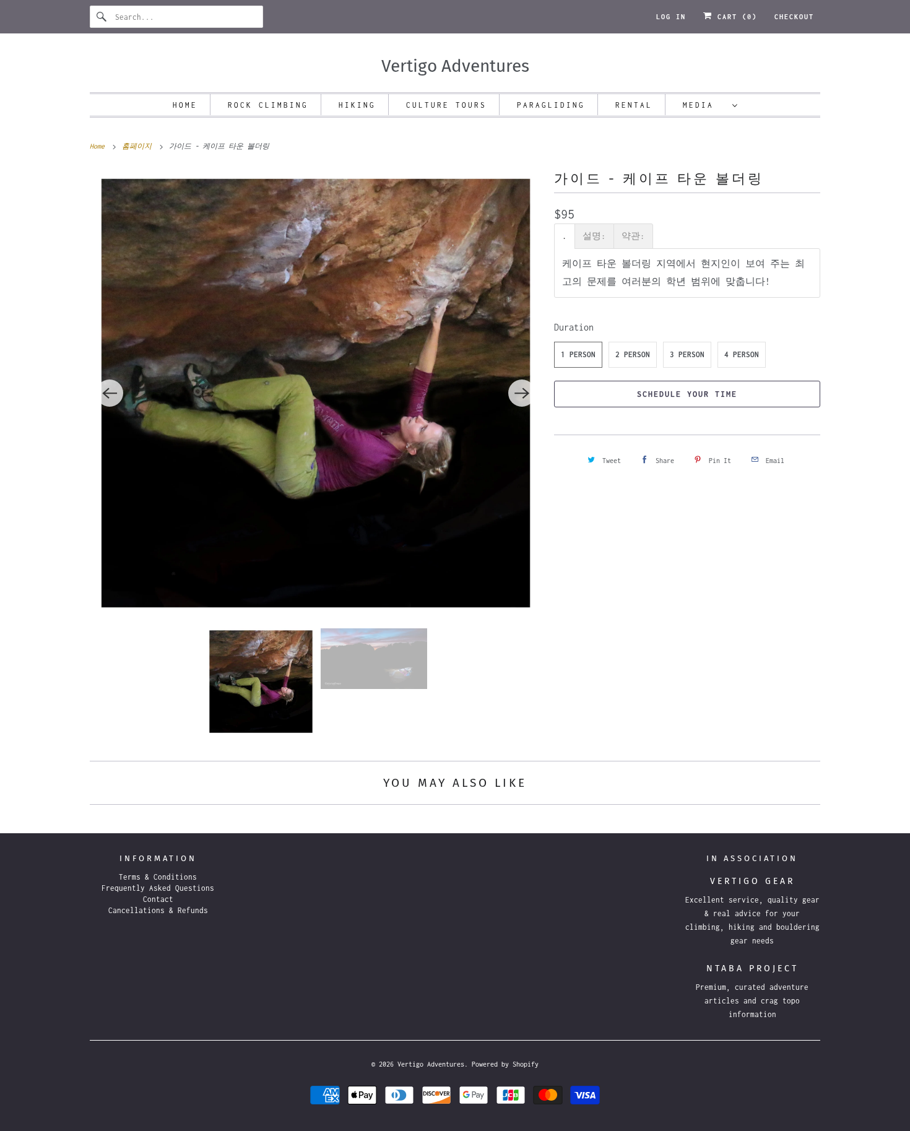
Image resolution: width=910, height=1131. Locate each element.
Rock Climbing (268, 105)
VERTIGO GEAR (752, 881)
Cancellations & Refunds (158, 910)
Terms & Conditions (158, 877)
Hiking (357, 105)
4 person (741, 354)
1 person (578, 354)
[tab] (564, 236)
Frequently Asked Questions (158, 888)
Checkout (794, 16)
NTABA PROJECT (752, 968)
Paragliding (551, 105)
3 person (687, 354)
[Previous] (109, 393)
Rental (633, 105)
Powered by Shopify (505, 1064)
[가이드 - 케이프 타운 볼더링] (316, 393)
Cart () (735, 16)
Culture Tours (446, 105)
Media (704, 105)
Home (185, 105)
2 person (632, 354)
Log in (671, 16)
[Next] (521, 393)
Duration (574, 327)
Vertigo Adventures (430, 1064)
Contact (158, 899)
